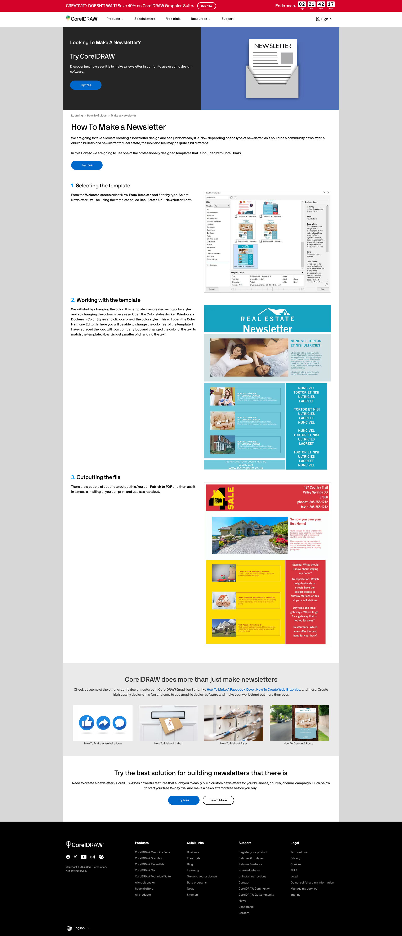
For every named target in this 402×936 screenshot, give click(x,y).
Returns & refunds (251, 864)
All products (143, 894)
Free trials (193, 858)
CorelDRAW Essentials (149, 864)
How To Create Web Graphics (278, 689)
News (190, 888)
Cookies (296, 864)
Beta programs (197, 882)
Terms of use (299, 852)
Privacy (295, 858)
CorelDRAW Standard (149, 858)
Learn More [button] (218, 800)
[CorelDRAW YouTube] (84, 857)
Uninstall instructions (252, 876)
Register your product (253, 852)
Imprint (295, 894)
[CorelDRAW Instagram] (93, 857)
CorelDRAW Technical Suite (153, 876)
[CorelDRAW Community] (101, 857)
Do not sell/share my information (312, 882)
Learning (77, 115)
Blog (190, 864)
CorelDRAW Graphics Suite (152, 852)
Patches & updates (251, 858)
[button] (115, 19)
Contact (244, 882)
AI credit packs (145, 882)
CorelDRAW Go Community (256, 894)
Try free (85, 85)
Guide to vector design (202, 876)
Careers (244, 913)
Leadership (246, 906)
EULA (294, 870)
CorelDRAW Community (254, 888)
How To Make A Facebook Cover (231, 689)
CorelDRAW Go (145, 870)
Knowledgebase (249, 870)
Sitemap (192, 894)
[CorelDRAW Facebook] (68, 857)
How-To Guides (97, 115)
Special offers (144, 888)
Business (193, 852)
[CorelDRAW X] (75, 857)
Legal (294, 876)
